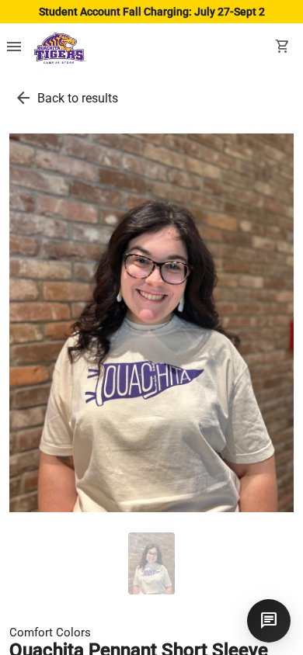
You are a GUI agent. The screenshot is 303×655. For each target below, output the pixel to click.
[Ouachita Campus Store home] (59, 48)
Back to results (77, 98)
